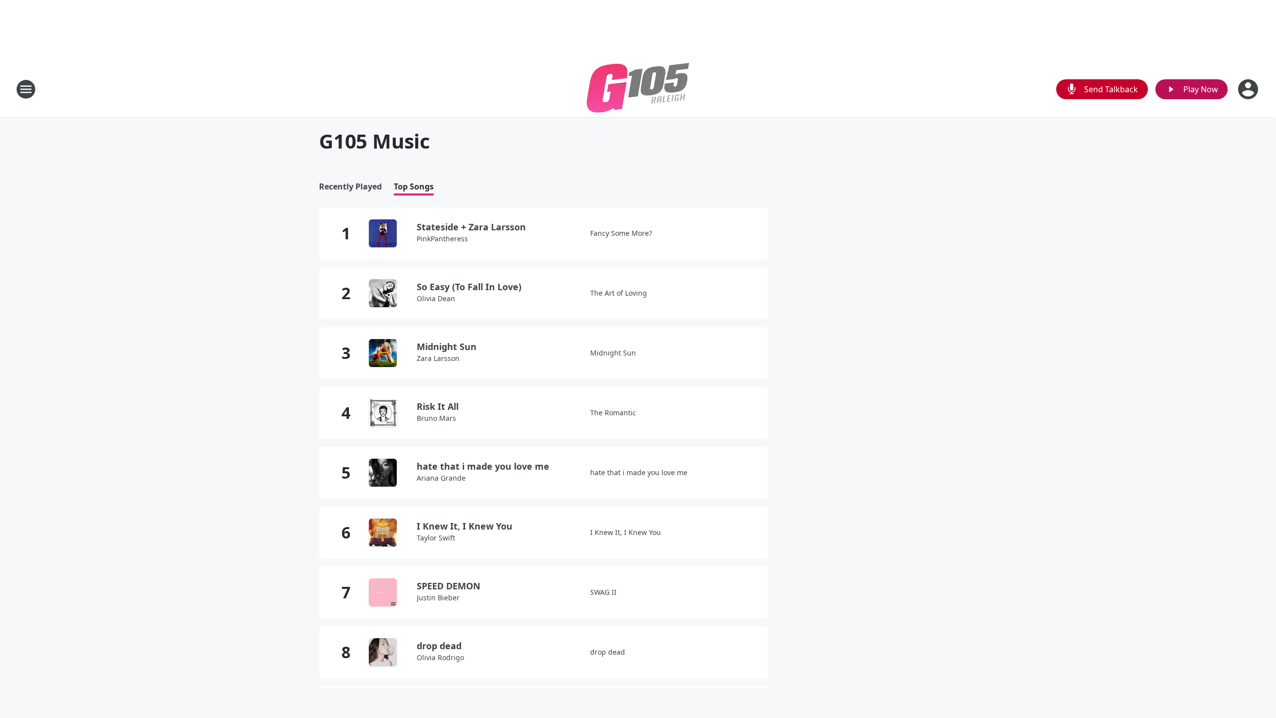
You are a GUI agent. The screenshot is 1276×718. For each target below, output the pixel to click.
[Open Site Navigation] (26, 89)
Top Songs (414, 186)
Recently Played (350, 186)
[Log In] (1249, 89)
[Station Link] (638, 89)
